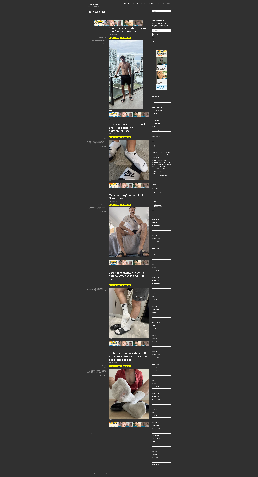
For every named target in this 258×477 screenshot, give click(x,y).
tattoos (166, 168)
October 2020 (155, 357)
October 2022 (155, 280)
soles (163, 169)
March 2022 (155, 303)
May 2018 (154, 451)
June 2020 (154, 370)
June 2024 (154, 229)
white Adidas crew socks (95, 291)
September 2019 (156, 399)
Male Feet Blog (92, 4)
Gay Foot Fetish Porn (157, 107)
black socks (160, 152)
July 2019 (154, 406)
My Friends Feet (158, 110)
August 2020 (155, 364)
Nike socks (100, 141)
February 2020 (156, 383)
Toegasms (156, 120)
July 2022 (154, 290)
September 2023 (156, 245)
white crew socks (97, 293)
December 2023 (156, 235)
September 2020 (156, 361)
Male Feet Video (156, 136)
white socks (103, 293)
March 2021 (155, 341)
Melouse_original (92, 208)
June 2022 (154, 293)
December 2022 (156, 274)
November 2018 (156, 432)
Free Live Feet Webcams (129, 3)
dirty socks (158, 155)
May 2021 (154, 335)
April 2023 (154, 261)
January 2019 (155, 425)
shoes (167, 164)
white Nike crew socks (94, 372)
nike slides (103, 41)
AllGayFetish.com (158, 206)
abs (93, 40)
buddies (165, 152)
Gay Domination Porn (157, 101)
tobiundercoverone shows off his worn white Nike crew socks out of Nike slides (129, 356)
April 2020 (155, 377)
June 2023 (154, 254)
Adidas (90, 288)
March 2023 (155, 264)
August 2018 (155, 441)
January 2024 (155, 232)
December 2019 (156, 390)
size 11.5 (94, 290)
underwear (158, 171)
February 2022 (155, 306)
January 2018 (155, 464)
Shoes (168, 3)
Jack (105, 39)
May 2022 (154, 296)
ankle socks (90, 140)
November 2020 (156, 354)
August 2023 (155, 248)
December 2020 (156, 351)
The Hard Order (157, 104)
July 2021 (154, 328)
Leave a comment (102, 44)
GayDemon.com (157, 204)
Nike (100, 41)
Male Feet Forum (141, 3)
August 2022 (155, 287)
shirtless (99, 43)
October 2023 (155, 241)
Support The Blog (151, 3)
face (99, 40)
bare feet (96, 40)
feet (101, 40)
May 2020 (154, 374)
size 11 (104, 208)
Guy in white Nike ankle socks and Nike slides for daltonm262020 (128, 127)
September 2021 (156, 322)
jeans (161, 160)
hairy (153, 160)
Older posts (91, 433)
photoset (157, 164)
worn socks (103, 373)
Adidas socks (102, 288)
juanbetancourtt (94, 41)
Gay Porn (154, 126)
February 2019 (155, 422)
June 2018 (154, 448)
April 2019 (154, 415)
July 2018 (154, 444)
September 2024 (156, 225)
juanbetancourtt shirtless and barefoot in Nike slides (128, 30)
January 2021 (155, 348)
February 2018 (155, 461)
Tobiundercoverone (97, 371)
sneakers (164, 166)
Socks (163, 3)
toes (105, 43)
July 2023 (154, 251)
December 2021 (156, 312)
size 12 (157, 166)
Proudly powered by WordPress (93, 473)
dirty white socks (163, 155)
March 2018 (155, 457)
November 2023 (156, 238)
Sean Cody (156, 130)
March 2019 (155, 419)
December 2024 (156, 222)
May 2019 (154, 412)
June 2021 (154, 332)
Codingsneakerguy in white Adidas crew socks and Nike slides (126, 276)
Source (110, 109)
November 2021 (156, 316)
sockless (154, 168)
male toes (167, 160)
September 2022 (156, 283)
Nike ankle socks (90, 141)
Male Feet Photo (113, 34)
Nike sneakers (164, 162)
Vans (163, 171)
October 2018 (155, 435)
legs (98, 41)
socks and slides (95, 142)
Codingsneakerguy (91, 289)
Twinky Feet (157, 123)
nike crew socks (102, 369)
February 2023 (155, 267)
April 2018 (154, 454)
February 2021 (155, 345)
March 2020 (155, 380)
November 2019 (156, 393)
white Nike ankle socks (91, 143)
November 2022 (156, 277)
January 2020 (155, 386)
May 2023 (154, 258)
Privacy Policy (155, 188)
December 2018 (156, 428)
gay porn (163, 157)
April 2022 (154, 299)
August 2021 (155, 325)
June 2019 (154, 409)
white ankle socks (101, 142)
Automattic (109, 473)
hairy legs (157, 160)
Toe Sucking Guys (158, 117)
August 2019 (155, 403)
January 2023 (155, 270)
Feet (158, 3)
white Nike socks (100, 143)
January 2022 (155, 309)
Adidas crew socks (96, 288)
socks (90, 142)
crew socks (97, 289)
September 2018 (156, 438)
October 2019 (155, 396)
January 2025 (155, 219)
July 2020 (154, 367)
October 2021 (155, 319)
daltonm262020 (96, 140)
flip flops (103, 40)
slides (102, 43)
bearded (96, 207)
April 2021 (154, 338)
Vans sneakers (166, 171)
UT (161, 171)
